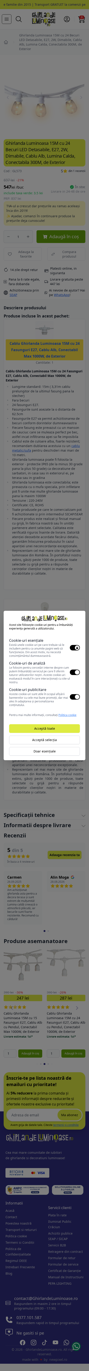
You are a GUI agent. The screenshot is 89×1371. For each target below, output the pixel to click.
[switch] (75, 647)
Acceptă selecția (44, 740)
